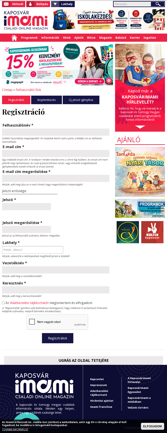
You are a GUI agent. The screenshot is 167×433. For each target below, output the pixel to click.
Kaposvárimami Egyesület (138, 390)
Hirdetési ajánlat (101, 400)
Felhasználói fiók (28, 89)
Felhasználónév (17, 125)
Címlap (14, 38)
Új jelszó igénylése (81, 100)
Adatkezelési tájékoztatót (29, 303)
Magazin (105, 37)
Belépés (42, 4)
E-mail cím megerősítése (26, 171)
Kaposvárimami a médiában (139, 399)
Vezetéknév (14, 262)
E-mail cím (13, 146)
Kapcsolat (97, 379)
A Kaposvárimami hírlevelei (139, 380)
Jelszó (9, 199)
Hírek (67, 37)
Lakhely (67, 4)
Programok (29, 37)
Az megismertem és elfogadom (48, 303)
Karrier (135, 37)
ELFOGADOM (152, 426)
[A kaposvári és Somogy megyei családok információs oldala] (26, 20)
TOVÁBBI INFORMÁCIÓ (15, 429)
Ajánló (79, 37)
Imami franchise (101, 407)
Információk (50, 37)
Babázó (120, 37)
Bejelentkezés (46, 100)
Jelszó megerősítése (22, 222)
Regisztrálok (16, 100)
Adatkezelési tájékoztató (99, 393)
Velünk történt (138, 407)
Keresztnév (14, 283)
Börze (91, 37)
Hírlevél (17, 4)
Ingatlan (150, 37)
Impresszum (98, 385)
